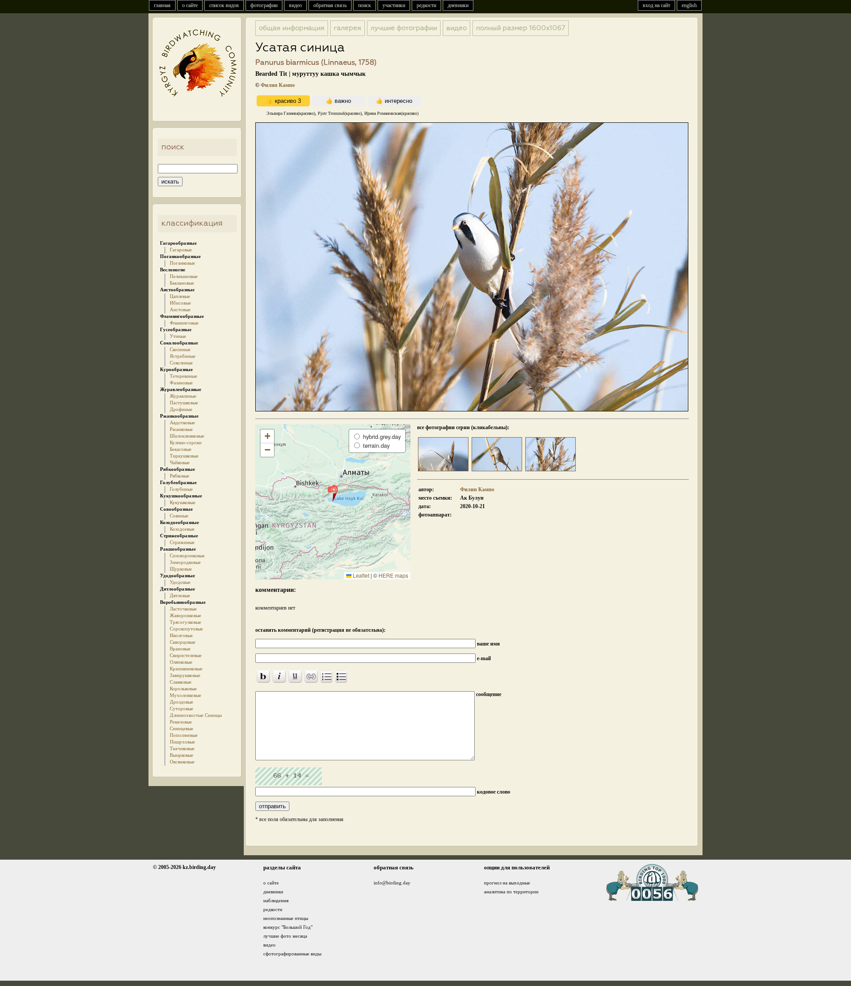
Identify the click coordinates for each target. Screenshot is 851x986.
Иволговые (181, 635)
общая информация (291, 28)
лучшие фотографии (404, 28)
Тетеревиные (183, 376)
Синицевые (181, 728)
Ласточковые (183, 608)
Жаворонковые (185, 615)
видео (295, 5)
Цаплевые (180, 296)
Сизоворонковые (187, 555)
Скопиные (180, 349)
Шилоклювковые (187, 435)
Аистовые (180, 309)
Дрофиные (181, 409)
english (689, 5)
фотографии (263, 5)
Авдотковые (182, 422)
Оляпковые (181, 662)
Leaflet (360, 575)
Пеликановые (184, 276)
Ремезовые (181, 721)
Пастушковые (184, 402)
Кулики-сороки (186, 442)
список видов (224, 5)
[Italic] (279, 676)
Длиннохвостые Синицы (196, 715)
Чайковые (180, 462)
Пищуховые (182, 741)
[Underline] (295, 676)
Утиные (178, 336)
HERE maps (393, 575)
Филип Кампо (278, 85)
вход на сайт (656, 5)
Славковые (180, 682)
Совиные (179, 515)
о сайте (190, 5)
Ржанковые (181, 429)
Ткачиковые (182, 748)
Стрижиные (182, 542)
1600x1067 (520, 28)
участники (394, 5)
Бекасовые (180, 449)
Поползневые (184, 735)
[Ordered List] (326, 677)
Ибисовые (180, 302)
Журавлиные (183, 396)
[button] (333, 493)
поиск (364, 5)
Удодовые (180, 582)
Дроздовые (181, 701)
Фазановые (181, 382)
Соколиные (181, 362)
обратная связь (330, 5)
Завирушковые (185, 675)
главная (162, 5)
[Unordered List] (341, 677)
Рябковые (179, 475)
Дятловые (180, 595)
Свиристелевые (186, 655)
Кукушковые (182, 502)
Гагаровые (181, 249)
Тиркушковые (184, 455)
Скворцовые (182, 642)
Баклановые (182, 283)
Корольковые (183, 688)
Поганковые (182, 263)
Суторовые (181, 708)
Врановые (180, 648)
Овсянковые (182, 761)
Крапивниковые (186, 668)
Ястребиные (182, 356)
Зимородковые (185, 562)
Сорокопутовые (186, 628)
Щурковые (181, 568)
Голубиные (181, 489)
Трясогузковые (185, 622)
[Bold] (263, 676)
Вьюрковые (181, 755)
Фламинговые (184, 322)
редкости (426, 5)
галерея (347, 28)
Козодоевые (182, 529)
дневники (458, 5)
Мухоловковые (185, 695)
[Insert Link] (311, 676)
